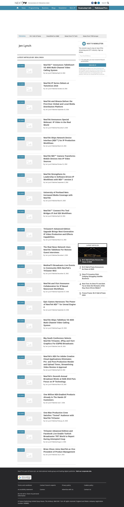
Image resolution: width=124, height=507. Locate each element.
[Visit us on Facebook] (92, 3)
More (72, 8)
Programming (34, 8)
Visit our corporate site (83, 471)
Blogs (54, 8)
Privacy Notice (99, 70)
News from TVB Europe (90, 36)
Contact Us (87, 489)
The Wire (21, 66)
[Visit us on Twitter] (95, 3)
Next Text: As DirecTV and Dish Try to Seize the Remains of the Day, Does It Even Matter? (93, 286)
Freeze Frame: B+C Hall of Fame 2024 (94, 294)
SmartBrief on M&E (52, 36)
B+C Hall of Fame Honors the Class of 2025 (92, 261)
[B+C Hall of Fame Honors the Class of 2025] (92, 256)
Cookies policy (88, 485)
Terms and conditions (25, 485)
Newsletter (63, 8)
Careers (42, 489)
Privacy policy (66, 485)
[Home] (17, 8)
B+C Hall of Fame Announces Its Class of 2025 (93, 268)
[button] (105, 3)
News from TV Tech (71, 36)
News (24, 8)
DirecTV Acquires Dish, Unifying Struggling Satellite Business (92, 276)
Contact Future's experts (48, 485)
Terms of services (97, 68)
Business (45, 8)
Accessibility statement (25, 489)
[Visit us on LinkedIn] (98, 3)
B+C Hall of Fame (35, 36)
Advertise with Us (67, 489)
